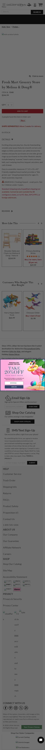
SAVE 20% (14, 387)
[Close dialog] (44, 360)
